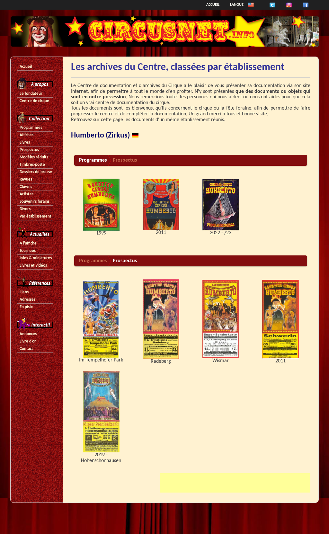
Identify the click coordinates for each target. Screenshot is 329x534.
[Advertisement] (235, 483)
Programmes (31, 128)
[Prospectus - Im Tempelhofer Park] (101, 319)
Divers (25, 209)
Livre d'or (28, 341)
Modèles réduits (34, 157)
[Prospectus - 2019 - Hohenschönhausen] (101, 411)
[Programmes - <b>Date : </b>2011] (161, 204)
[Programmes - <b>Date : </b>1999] (101, 204)
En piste (26, 307)
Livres (25, 142)
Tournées (28, 251)
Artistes (26, 194)
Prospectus (29, 150)
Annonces (28, 334)
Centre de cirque (34, 101)
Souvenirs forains (34, 202)
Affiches (26, 135)
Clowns (26, 187)
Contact (26, 349)
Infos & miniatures (36, 258)
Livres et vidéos (33, 265)
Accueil (212, 5)
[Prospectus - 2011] (280, 319)
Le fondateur (31, 94)
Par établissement (35, 216)
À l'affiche (28, 243)
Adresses (27, 300)
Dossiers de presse (36, 172)
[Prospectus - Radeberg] (161, 319)
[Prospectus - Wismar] (220, 319)
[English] (251, 5)
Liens (24, 292)
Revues (26, 179)
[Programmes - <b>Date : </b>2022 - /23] (220, 204)
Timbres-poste (32, 165)
